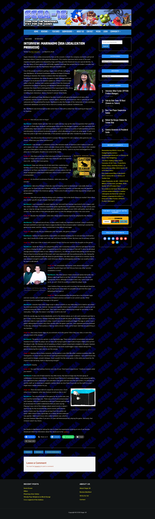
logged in (38, 466)
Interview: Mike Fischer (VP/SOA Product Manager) (116, 92)
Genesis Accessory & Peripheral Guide (116, 131)
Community (114, 31)
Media (98, 31)
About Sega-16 (85, 488)
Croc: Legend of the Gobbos (33, 500)
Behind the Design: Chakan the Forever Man (116, 121)
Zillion (26, 491)
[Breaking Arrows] (115, 221)
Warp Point (118, 218)
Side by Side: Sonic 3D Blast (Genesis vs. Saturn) (115, 101)
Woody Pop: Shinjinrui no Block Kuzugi (37, 497)
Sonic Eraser (28, 488)
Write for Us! (84, 496)
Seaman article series (53, 452)
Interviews (39, 39)
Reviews (44, 31)
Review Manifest (85, 492)
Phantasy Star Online (31, 494)
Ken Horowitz (35, 52)
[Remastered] (107, 221)
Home (36, 31)
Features (55, 31)
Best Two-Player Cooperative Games (115, 111)
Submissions (67, 31)
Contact (90, 31)
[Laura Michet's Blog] (123, 221)
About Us (80, 31)
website (66, 432)
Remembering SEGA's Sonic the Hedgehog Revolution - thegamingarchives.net (113, 152)
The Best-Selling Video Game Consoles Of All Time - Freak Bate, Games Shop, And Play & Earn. (114, 163)
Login (105, 31)
